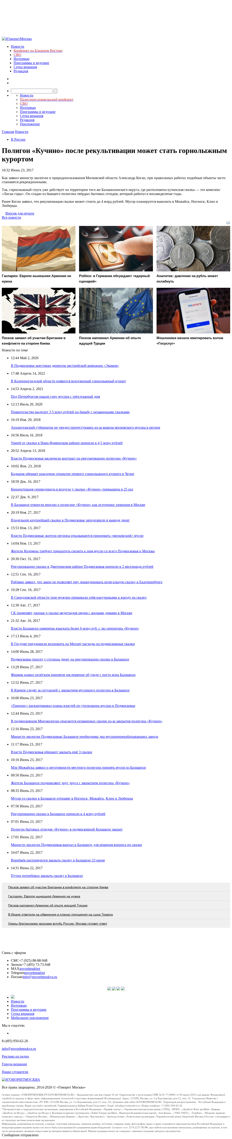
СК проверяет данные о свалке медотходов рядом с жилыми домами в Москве (71, 613)
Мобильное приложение (30, 1018)
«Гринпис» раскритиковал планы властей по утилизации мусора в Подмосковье (73, 706)
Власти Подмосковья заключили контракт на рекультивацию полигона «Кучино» (74, 458)
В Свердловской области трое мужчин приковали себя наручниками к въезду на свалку (79, 597)
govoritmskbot (29, 969)
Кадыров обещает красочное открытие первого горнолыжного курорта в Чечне (72, 474)
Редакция (21, 71)
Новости (17, 46)
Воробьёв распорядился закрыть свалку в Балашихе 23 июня (58, 860)
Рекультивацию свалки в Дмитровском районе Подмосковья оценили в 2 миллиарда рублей (82, 566)
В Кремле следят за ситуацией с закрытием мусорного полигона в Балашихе (70, 690)
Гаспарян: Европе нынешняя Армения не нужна (44, 896)
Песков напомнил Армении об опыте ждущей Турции (47, 905)
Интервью (21, 59)
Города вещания (14, 1064)
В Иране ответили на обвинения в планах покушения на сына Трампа (60, 914)
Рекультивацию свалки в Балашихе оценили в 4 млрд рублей (58, 814)
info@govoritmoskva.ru (40, 977)
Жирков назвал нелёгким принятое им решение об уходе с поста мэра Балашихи (73, 675)
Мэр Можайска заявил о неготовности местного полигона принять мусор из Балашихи (78, 767)
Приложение (30, 124)
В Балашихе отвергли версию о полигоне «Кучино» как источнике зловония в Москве (78, 505)
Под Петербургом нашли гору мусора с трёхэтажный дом (55, 396)
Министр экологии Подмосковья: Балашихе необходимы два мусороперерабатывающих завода (84, 736)
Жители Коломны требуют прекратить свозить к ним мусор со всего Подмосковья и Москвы (83, 551)
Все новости (11, 217)
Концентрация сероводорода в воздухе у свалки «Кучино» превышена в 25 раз (72, 489)
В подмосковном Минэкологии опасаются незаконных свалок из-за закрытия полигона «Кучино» (86, 721)
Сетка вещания (25, 67)
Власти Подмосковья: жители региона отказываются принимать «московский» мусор (77, 536)
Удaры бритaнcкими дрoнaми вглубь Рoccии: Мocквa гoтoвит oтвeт (57, 923)
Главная (8, 132)
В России (18, 139)
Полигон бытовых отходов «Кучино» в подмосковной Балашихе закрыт (67, 829)
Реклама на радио (15, 1056)
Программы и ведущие (31, 63)
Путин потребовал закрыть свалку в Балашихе (47, 876)
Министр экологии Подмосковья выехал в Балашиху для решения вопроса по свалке (76, 845)
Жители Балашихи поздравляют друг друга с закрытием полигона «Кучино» (70, 783)
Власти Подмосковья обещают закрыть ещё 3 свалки (51, 752)
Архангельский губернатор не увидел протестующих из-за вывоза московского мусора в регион (85, 427)
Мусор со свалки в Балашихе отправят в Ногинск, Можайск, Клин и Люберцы (72, 798)
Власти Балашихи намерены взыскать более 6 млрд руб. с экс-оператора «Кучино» (75, 628)
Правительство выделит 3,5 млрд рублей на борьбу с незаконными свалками (70, 412)
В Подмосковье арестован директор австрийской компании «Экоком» (65, 366)
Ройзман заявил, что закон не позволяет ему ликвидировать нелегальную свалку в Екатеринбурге (86, 582)
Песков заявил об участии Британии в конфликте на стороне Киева (58, 887)
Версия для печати (19, 213)
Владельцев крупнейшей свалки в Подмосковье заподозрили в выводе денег (70, 520)
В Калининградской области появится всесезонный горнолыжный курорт (68, 381)
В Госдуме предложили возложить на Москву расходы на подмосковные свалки (73, 644)
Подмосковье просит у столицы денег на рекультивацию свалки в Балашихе (70, 659)
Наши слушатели (15, 1072)
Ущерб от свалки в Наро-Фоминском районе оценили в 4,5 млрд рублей (67, 443)
